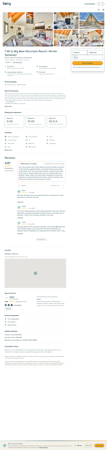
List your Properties (90, 3)
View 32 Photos (98, 43)
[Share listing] (103, 9)
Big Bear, (7, 57)
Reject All (89, 445)
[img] (13, 170)
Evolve (14, 82)
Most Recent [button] (55, 185)
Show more (8, 106)
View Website (17, 305)
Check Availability (87, 63)
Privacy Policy (43, 447)
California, (12, 57)
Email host (8, 308)
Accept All (99, 445)
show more (20, 202)
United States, (19, 57)
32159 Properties (14, 299)
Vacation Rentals (27, 57)
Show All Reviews (41, 239)
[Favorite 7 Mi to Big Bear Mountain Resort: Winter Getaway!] (98, 9)
